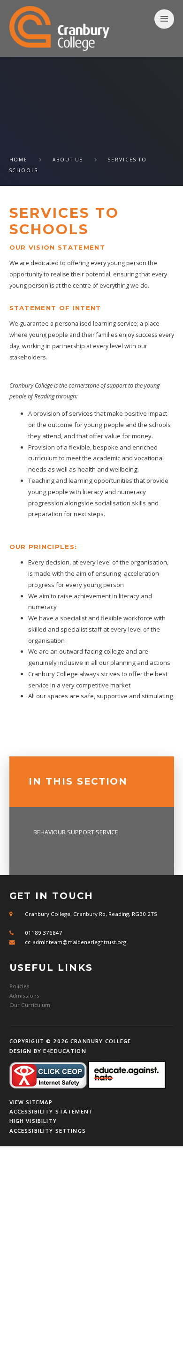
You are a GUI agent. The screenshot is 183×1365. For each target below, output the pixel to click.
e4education (64, 1050)
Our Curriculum (29, 1004)
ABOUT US (68, 159)
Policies (19, 986)
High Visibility (33, 1120)
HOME (18, 159)
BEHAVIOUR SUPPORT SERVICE (75, 832)
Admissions (24, 995)
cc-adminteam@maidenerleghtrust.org (75, 942)
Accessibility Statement (51, 1111)
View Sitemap (31, 1102)
